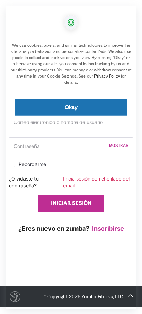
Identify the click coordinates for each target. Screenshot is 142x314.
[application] (71, 157)
